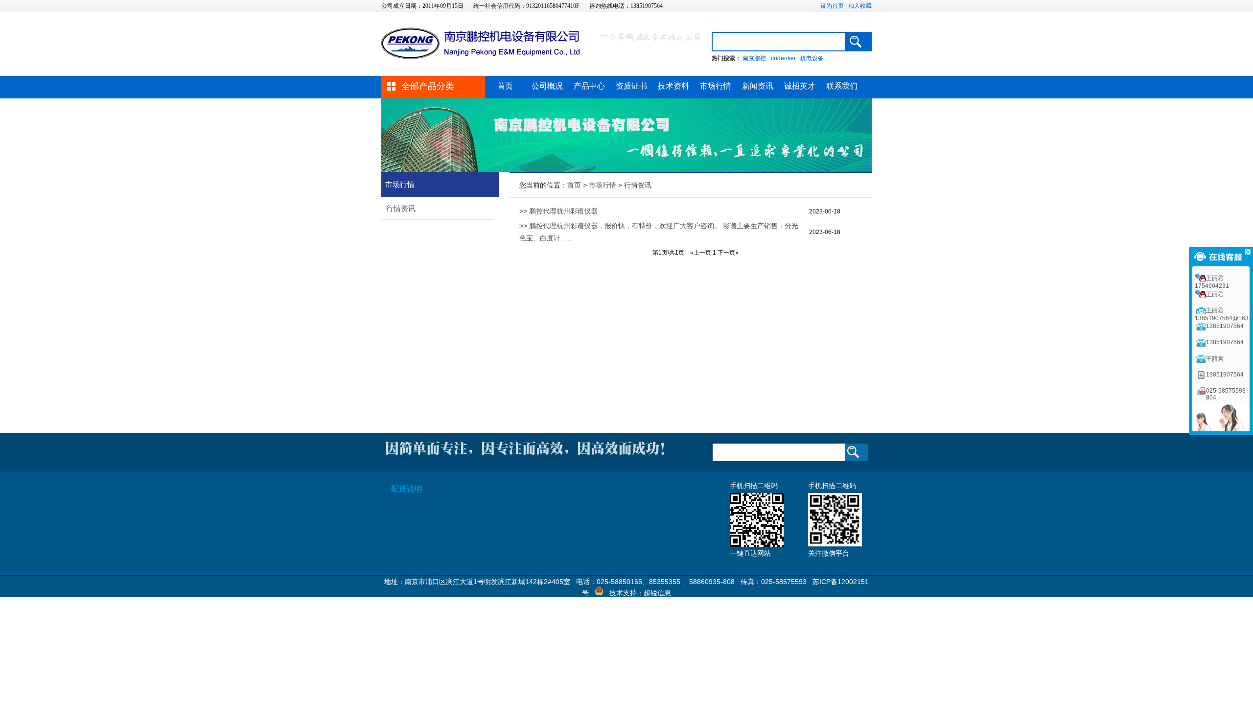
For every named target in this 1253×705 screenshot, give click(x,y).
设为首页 (832, 5)
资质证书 (631, 86)
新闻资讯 (757, 86)
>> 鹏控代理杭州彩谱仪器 (558, 211)
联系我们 (842, 86)
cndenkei (783, 58)
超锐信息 (657, 593)
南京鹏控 (754, 58)
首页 (505, 86)
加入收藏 (860, 5)
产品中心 (589, 86)
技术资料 (673, 86)
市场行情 (715, 86)
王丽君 (1215, 294)
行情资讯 (401, 208)
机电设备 (812, 58)
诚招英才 (799, 86)
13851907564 (1225, 326)
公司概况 (547, 86)
